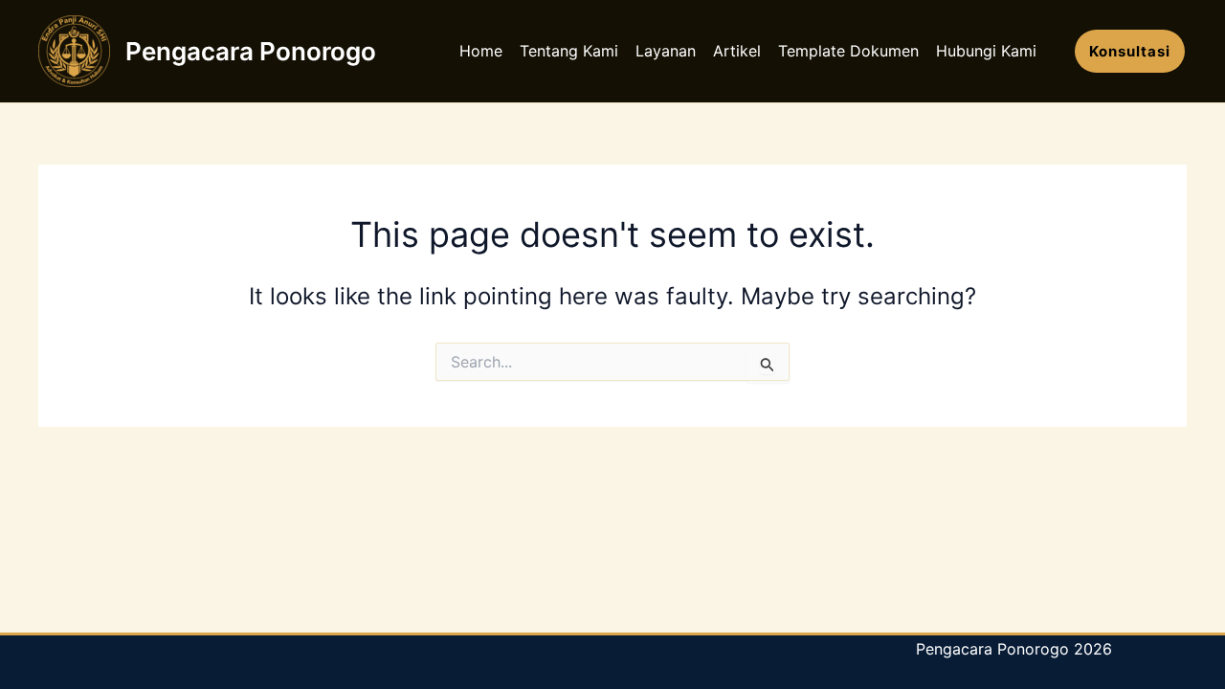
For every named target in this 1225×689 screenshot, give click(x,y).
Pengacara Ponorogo (250, 51)
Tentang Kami (569, 50)
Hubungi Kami (986, 50)
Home (480, 50)
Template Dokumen (848, 50)
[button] (1130, 51)
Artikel (737, 50)
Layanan (665, 50)
